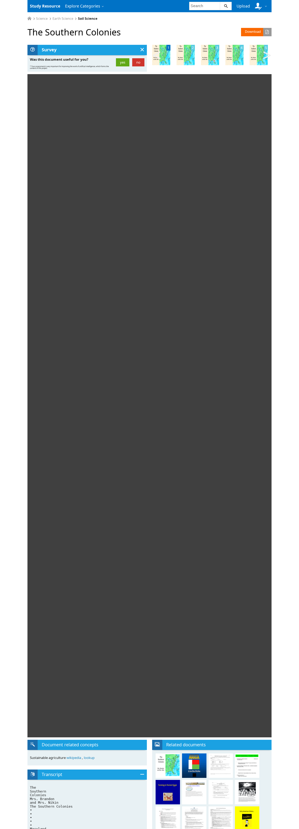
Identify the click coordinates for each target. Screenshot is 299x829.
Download (253, 31)
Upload (243, 6)
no (138, 62)
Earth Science (62, 18)
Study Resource (45, 6)
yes (122, 62)
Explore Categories (82, 6)
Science (42, 18)
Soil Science (87, 18)
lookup (89, 757)
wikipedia (74, 757)
